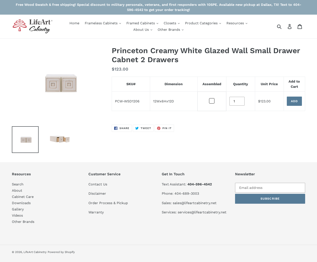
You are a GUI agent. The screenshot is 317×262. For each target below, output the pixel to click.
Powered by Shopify (61, 252)
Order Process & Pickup (108, 203)
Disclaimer (97, 193)
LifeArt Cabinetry (35, 252)
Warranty (96, 212)
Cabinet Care (23, 197)
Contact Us (97, 184)
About (17, 190)
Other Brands (23, 222)
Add (294, 101)
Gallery (18, 209)
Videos (17, 215)
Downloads (21, 203)
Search (18, 184)
